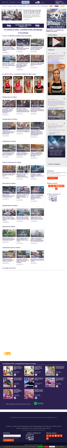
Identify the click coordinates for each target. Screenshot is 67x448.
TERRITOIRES (12, 2)
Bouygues (63, 3)
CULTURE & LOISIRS (22, 6)
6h (56, 53)
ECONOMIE (10, 6)
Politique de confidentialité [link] (59, 446)
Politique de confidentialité (33, 430)
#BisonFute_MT (51, 63)
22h (57, 99)
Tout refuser (46, 446)
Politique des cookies (41, 430)
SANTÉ (38, 6)
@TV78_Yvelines (53, 53)
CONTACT (48, 428)
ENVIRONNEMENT (44, 6)
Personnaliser (52, 446)
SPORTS (28, 6)
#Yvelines (58, 61)
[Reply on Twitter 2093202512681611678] (48, 96)
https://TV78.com (55, 60)
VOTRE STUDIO (25, 2)
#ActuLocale (53, 61)
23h (57, 123)
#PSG (61, 63)
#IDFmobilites (57, 63)
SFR (60, 2)
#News (49, 61)
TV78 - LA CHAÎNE (33, 428)
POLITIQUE (4, 6)
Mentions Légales (25, 430)
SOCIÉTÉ (15, 6)
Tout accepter (40, 446)
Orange (62, 2)
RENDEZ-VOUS (5, 2)
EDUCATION (33, 6)
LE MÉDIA (19, 2)
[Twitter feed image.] (56, 115)
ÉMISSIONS (19, 428)
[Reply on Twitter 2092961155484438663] (48, 120)
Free (60, 3)
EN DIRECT (8, 426)
